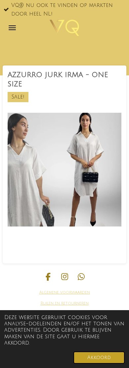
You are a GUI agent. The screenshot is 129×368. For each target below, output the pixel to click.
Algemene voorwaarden (64, 292)
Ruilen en (50, 303)
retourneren (74, 303)
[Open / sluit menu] (12, 28)
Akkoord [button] (99, 357)
